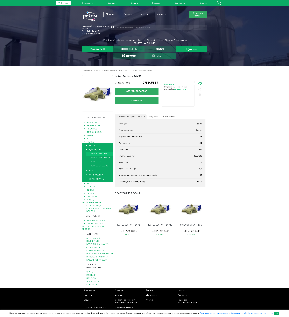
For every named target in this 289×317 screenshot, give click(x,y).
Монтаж (91, 275)
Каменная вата (95, 250)
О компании (87, 3)
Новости (156, 3)
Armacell (92, 122)
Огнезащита (96, 175)
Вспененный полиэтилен (93, 240)
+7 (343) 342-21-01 (90, 31)
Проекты (128, 14)
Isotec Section (125, 70)
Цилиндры (95, 150)
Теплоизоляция (96, 220)
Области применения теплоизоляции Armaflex (126, 301)
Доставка (112, 3)
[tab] (200, 83)
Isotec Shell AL (99, 166)
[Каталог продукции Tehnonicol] (129, 49)
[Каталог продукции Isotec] (160, 49)
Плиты (93, 171)
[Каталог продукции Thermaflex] (191, 49)
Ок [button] (277, 313)
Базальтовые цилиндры (107, 70)
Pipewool (92, 129)
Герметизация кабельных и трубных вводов (98, 208)
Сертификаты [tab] (169, 117)
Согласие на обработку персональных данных (95, 309)
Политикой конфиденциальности (214, 313)
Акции (111, 14)
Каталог (150, 290)
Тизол (90, 190)
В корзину (136, 100)
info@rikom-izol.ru (91, 34)
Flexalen (92, 197)
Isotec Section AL (100, 158)
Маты (92, 145)
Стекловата (93, 247)
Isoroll (91, 187)
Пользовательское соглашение (124, 309)
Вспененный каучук (97, 244)
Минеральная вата (97, 257)
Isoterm (91, 193)
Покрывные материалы (99, 254)
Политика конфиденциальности (188, 301)
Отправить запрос (198, 14)
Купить (129, 235)
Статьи (144, 14)
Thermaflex (93, 126)
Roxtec (91, 135)
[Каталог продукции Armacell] (97, 49)
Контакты (161, 14)
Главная (85, 70)
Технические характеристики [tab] (131, 117)
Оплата (134, 3)
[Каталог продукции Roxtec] (128, 55)
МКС (89, 139)
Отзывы (203, 3)
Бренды (118, 295)
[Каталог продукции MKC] (160, 55)
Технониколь (94, 132)
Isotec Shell (98, 162)
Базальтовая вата (96, 260)
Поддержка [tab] (154, 117)
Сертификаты (96, 179)
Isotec (93, 70)
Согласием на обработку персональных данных (252, 313)
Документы (180, 3)
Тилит (90, 183)
